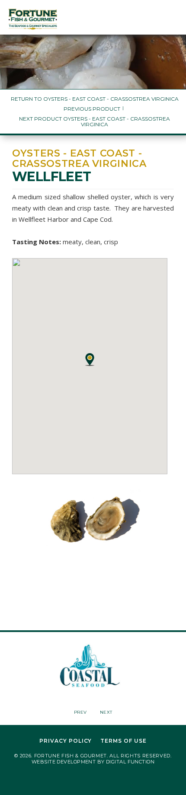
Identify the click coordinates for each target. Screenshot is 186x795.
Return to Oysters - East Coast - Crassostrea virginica (95, 99)
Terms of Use (123, 741)
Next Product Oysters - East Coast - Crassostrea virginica (94, 121)
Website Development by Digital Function (93, 762)
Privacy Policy (65, 741)
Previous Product (92, 109)
